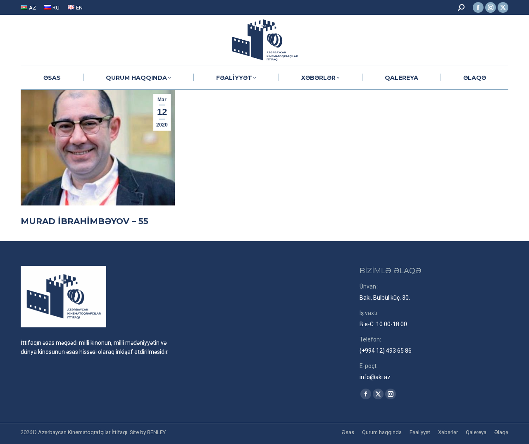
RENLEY (156, 432)
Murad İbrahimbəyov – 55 (84, 221)
